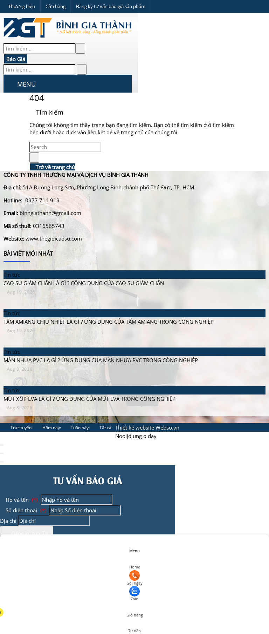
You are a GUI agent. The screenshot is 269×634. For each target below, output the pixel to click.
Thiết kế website (134, 427)
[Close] (2, 445)
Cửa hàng (55, 6)
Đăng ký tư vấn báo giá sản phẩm (110, 6)
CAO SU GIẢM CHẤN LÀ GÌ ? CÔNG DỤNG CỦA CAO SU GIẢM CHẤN (84, 282)
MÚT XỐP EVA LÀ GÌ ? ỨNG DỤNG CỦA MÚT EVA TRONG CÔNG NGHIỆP (89, 398)
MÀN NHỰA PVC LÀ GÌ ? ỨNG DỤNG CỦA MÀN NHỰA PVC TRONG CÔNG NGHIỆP (101, 360)
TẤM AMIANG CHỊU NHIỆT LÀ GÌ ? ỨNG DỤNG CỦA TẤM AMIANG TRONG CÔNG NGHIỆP (109, 321)
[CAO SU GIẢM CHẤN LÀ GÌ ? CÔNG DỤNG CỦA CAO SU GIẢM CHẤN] (87, 266)
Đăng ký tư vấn (29, 533)
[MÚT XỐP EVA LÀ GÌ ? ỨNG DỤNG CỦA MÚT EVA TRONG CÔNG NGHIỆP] (92, 381)
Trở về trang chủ (54, 166)
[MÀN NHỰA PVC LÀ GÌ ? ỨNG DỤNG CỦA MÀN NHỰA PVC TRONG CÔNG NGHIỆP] (104, 343)
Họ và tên (20, 499)
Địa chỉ (8, 520)
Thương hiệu (21, 6)
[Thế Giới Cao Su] (69, 38)
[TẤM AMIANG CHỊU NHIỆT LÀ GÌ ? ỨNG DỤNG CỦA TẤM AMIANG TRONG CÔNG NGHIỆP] (111, 304)
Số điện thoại (25, 510)
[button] (9, 85)
